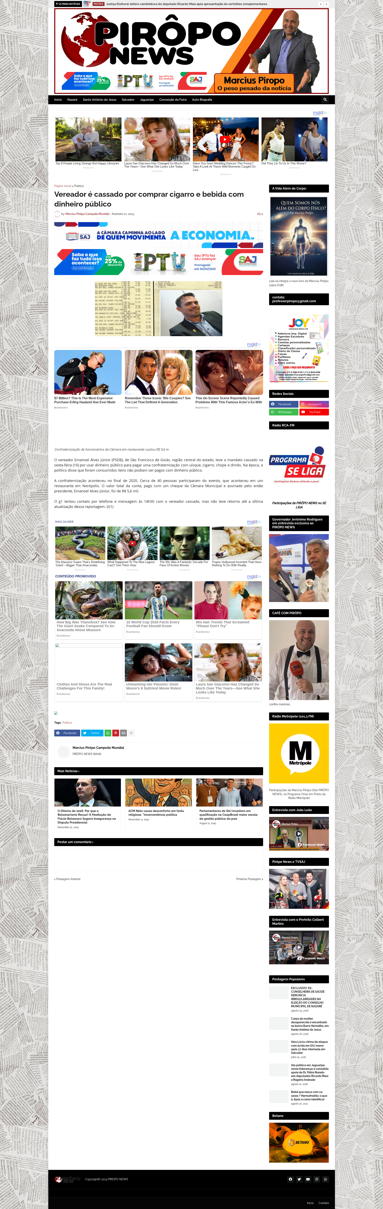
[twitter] (299, 1179)
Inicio (310, 1203)
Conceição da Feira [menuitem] (173, 99)
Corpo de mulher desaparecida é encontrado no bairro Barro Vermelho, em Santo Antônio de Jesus (310, 1024)
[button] (320, 4)
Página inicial (62, 186)
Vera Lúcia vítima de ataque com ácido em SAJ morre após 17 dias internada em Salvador (309, 1047)
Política (79, 186)
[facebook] (290, 1179)
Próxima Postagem (248, 879)
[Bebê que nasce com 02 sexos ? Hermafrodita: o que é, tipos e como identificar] (279, 1096)
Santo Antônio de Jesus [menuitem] (99, 99)
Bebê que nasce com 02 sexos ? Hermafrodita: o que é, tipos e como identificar (309, 1095)
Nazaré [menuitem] (72, 99)
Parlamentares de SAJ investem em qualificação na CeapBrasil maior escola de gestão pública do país (228, 815)
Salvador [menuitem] (128, 99)
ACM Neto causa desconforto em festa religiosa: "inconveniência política (156, 813)
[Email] (123, 733)
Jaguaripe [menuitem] (147, 99)
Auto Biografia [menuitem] (202, 99)
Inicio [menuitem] (58, 99)
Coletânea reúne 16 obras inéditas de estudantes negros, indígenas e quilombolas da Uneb (167, 4)
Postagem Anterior (68, 879)
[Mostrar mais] (131, 733)
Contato (324, 1203)
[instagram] (316, 1179)
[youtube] (308, 1179)
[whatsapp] (325, 1179)
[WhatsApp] (108, 733)
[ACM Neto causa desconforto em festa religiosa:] (158, 793)
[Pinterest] (115, 733)
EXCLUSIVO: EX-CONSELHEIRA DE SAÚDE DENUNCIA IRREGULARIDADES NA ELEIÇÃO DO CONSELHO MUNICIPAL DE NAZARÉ (308, 997)
